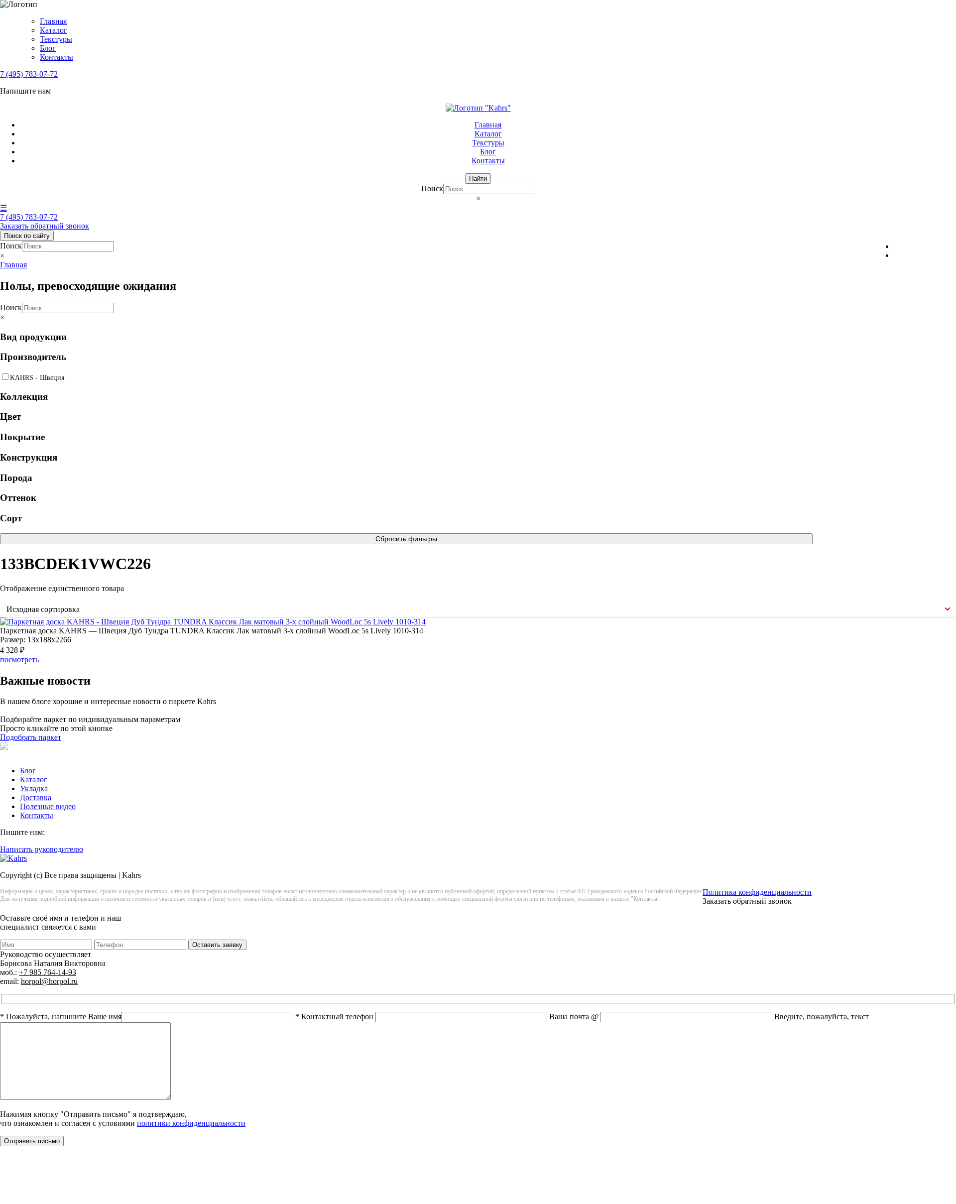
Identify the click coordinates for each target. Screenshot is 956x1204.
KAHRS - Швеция (37, 377)
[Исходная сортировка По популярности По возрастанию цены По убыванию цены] (478, 609)
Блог (48, 48)
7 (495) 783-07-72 (29, 74)
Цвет (10, 416)
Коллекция (24, 396)
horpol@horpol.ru (49, 981)
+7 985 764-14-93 (47, 972)
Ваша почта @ (574, 1016)
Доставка (35, 797)
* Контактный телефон (335, 1016)
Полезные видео (48, 806)
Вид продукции (33, 337)
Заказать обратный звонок (44, 226)
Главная (53, 21)
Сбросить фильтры (406, 539)
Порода (16, 478)
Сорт (11, 518)
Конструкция (28, 457)
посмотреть (19, 659)
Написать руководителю (41, 849)
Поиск (432, 188)
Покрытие (22, 437)
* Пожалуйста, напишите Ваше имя (60, 1016)
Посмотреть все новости (41, 710)
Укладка (34, 788)
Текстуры (56, 39)
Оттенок (18, 497)
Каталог (53, 30)
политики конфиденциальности (191, 1123)
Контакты (56, 57)
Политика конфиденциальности (757, 892)
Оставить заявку (217, 945)
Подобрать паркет (30, 737)
